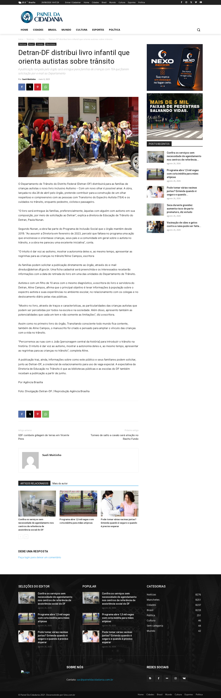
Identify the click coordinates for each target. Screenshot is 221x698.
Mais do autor (60, 483)
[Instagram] (186, 2)
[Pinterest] (37, 87)
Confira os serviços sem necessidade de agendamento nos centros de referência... (184, 156)
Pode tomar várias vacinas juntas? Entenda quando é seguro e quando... (182, 191)
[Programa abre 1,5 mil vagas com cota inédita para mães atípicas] (78, 504)
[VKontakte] (184, 678)
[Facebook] (182, 2)
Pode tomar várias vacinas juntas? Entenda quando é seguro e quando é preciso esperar (119, 523)
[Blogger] (150, 678)
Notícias (30, 39)
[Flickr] (167, 678)
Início (20, 39)
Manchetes (50, 44)
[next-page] (26, 537)
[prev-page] (20, 537)
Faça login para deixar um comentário (39, 557)
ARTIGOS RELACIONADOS (34, 483)
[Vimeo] (196, 2)
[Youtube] (201, 2)
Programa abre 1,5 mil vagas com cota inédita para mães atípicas (183, 174)
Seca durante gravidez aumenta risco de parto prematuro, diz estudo (180, 208)
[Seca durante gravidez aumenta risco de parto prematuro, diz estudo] (155, 209)
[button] (198, 30)
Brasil (31, 44)
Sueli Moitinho (29, 79)
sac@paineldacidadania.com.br (95, 679)
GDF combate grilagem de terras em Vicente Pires (43, 437)
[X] (191, 2)
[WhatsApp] (45, 87)
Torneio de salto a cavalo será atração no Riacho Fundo (114, 437)
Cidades (41, 39)
